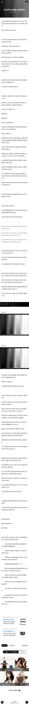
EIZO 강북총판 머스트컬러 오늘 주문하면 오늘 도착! (9, 631)
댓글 (7, 652)
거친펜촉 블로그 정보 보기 (27, 2)
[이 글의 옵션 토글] (6, 645)
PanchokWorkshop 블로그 (2, 702)
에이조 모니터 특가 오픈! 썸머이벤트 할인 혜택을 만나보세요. (9, 634)
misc (19, 12)
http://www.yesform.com (9, 617)
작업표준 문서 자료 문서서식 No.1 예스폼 (9, 620)
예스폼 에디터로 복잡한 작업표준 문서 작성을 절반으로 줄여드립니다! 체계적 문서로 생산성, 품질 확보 (9, 622)
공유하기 (14, 652)
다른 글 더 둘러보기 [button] (14, 690)
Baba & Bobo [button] (7, 664)
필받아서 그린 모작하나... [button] (7, 678)
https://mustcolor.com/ (9, 629)
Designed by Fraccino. (14, 703)
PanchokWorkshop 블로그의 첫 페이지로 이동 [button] (14, 2)
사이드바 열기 (2, 2)
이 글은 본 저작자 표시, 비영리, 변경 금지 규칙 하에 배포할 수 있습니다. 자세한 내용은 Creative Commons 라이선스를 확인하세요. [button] (25, 645)
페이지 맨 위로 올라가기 (27, 702)
